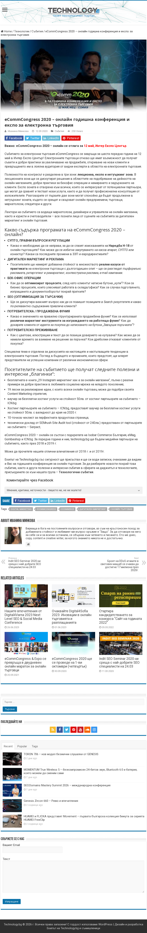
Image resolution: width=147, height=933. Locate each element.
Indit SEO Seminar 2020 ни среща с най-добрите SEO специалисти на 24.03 (24, 563)
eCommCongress (46, 509)
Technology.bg (13, 924)
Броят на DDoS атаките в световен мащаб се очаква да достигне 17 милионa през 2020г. (119, 564)
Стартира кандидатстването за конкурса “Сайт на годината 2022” (120, 616)
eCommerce (67, 509)
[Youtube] (80, 730)
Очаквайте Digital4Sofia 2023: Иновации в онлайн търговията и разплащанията (71, 616)
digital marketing (21, 509)
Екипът (51, 928)
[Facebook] (60, 730)
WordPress (105, 924)
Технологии (21, 31)
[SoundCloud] (87, 730)
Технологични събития (76, 472)
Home (7, 31)
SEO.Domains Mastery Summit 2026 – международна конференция (67, 785)
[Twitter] (67, 730)
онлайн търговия (121, 509)
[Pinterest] (73, 730)
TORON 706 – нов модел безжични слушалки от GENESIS (61, 754)
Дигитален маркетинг (92, 509)
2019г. (100, 451)
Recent (8, 746)
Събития (37, 31)
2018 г (83, 451)
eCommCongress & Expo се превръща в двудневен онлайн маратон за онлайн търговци (25, 664)
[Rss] (53, 730)
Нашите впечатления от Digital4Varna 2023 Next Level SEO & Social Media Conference (23, 616)
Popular (22, 746)
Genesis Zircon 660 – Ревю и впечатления (51, 801)
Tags (35, 746)
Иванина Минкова (18, 131)
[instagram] (94, 730)
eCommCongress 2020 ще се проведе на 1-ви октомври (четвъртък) (72, 662)
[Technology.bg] (73, 12)
